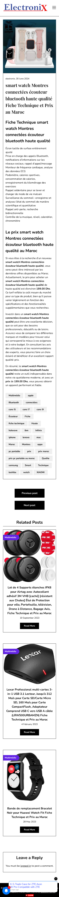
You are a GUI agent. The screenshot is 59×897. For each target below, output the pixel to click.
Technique (43, 465)
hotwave (13, 430)
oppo (39, 444)
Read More (29, 625)
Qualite (45, 458)
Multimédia (14, 395)
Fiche (27, 416)
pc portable (14, 451)
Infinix (38, 430)
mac (39, 437)
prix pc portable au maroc (22, 458)
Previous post (29, 493)
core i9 (40, 409)
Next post (29, 505)
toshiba (12, 472)
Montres (26, 444)
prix (29, 451)
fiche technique (16, 423)
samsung (13, 465)
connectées (31, 402)
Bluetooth (14, 402)
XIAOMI (41, 472)
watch (26, 472)
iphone (12, 437)
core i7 (26, 409)
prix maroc (43, 451)
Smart (28, 465)
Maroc (12, 444)
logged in (25, 866)
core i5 (12, 409)
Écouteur (13, 416)
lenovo (26, 437)
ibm (26, 430)
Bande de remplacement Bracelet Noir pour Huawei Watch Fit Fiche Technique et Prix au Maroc (29, 813)
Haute (34, 423)
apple (31, 395)
